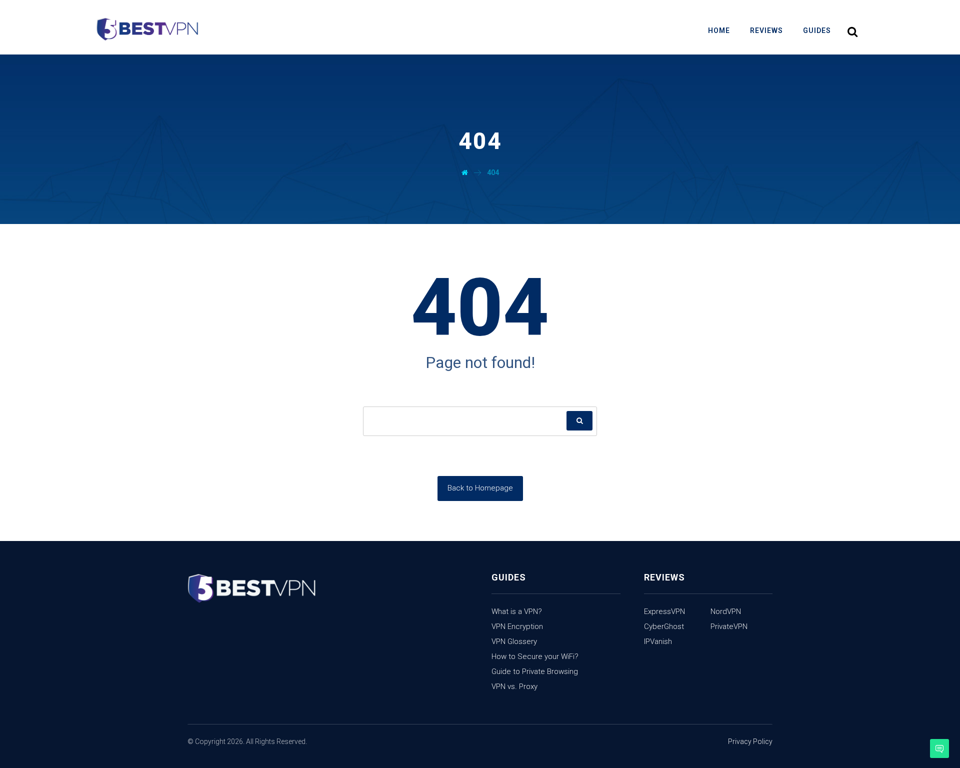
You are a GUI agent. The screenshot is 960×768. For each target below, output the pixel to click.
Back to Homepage (480, 488)
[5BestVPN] (147, 30)
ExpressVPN (664, 611)
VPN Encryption (517, 626)
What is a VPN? (517, 611)
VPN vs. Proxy (515, 686)
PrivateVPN (729, 626)
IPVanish (658, 641)
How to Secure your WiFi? (535, 656)
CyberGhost (664, 626)
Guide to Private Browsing (535, 671)
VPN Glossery (514, 641)
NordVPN (725, 611)
